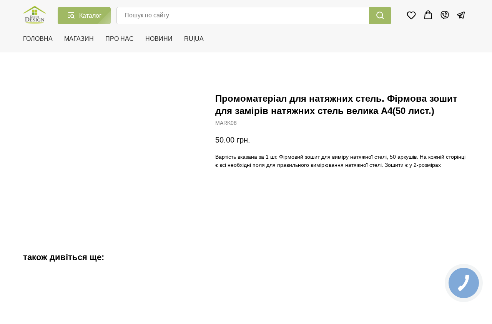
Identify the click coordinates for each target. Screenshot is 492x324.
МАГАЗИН (79, 38)
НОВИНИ (159, 38)
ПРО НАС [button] (119, 38)
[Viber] (444, 15)
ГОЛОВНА (38, 38)
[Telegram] (461, 15)
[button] (411, 15)
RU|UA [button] (194, 38)
